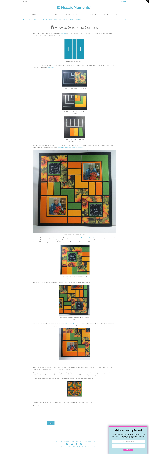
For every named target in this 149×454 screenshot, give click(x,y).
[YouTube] (121, 1)
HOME (56, 446)
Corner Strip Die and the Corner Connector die (70, 147)
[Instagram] (123, 1)
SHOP (51, 446)
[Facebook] (119, 1)
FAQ (98, 446)
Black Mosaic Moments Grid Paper (87, 238)
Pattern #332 (51, 67)
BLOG (93, 446)
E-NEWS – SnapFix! (72, 446)
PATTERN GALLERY (84, 446)
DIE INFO (62, 446)
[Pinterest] (125, 1)
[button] (147, 1)
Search (25, 420)
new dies (63, 33)
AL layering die (70, 323)
